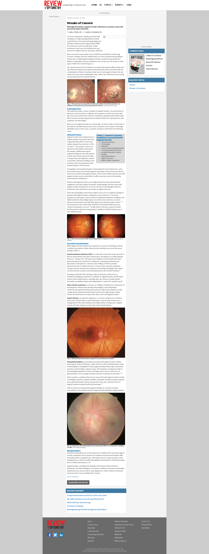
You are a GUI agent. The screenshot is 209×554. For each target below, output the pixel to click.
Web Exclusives (120, 541)
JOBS (128, 4)
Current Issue (93, 525)
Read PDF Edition (153, 62)
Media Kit (118, 534)
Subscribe (91, 528)
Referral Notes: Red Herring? (79, 502)
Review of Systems (137, 88)
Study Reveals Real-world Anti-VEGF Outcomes (87, 495)
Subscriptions (152, 69)
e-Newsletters (93, 531)
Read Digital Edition (154, 59)
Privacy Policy (146, 525)
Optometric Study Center (124, 525)
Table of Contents (153, 55)
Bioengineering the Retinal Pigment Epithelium (87, 509)
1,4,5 (121, 201)
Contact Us (145, 521)
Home (90, 521)
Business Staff (120, 531)
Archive (149, 65)
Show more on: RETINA (78, 482)
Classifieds (145, 528)
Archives (91, 541)
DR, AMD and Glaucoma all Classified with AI (85, 499)
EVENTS (118, 4)
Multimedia (119, 538)
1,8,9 (121, 373)
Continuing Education (96, 534)
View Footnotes (72, 477)
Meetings (91, 538)
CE (100, 4)
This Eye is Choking (75, 506)
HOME (94, 4)
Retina (132, 84)
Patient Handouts (121, 521)
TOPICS (107, 4)
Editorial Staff (120, 528)
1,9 (102, 384)
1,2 (74, 146)
